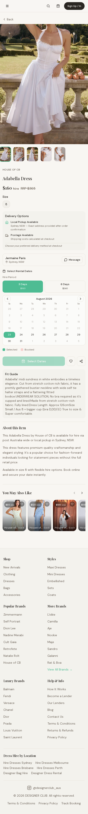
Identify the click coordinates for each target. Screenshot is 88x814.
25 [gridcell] (32, 334)
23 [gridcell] (9, 334)
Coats (51, 595)
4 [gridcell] (67, 341)
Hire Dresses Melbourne (52, 763)
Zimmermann (12, 614)
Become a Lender (59, 696)
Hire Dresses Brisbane (18, 768)
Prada (7, 723)
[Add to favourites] (21, 504)
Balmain (8, 689)
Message (74, 259)
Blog (50, 710)
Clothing (9, 574)
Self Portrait (11, 621)
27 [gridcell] (55, 334)
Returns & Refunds (60, 730)
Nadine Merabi (13, 635)
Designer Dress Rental (46, 773)
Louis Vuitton (12, 730)
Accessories (11, 595)
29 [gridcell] (78, 334)
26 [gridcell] (44, 334)
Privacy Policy (57, 737)
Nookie (52, 635)
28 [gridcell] (67, 334)
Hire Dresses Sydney (17, 763)
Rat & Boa (54, 662)
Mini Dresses (56, 574)
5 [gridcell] (78, 341)
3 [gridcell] (55, 341)
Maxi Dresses (56, 567)
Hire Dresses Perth (50, 768)
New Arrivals (11, 567)
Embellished (55, 581)
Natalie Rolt (11, 656)
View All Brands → (59, 669)
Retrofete (10, 649)
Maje (50, 642)
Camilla (52, 621)
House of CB (11, 169)
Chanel (8, 710)
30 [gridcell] (9, 341)
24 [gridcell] (21, 334)
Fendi (7, 696)
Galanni (52, 656)
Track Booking (71, 803)
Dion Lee (9, 628)
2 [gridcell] (44, 341)
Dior (6, 717)
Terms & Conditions (61, 723)
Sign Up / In (74, 6)
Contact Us (55, 717)
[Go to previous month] (7, 299)
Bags (6, 588)
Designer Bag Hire (15, 773)
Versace (9, 703)
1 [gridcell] (32, 341)
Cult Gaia (9, 642)
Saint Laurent (12, 737)
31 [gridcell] (21, 341)
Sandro (52, 649)
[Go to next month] (81, 299)
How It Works (56, 689)
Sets (50, 588)
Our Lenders (56, 703)
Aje (49, 628)
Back (10, 19)
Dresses (9, 581)
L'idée (51, 614)
